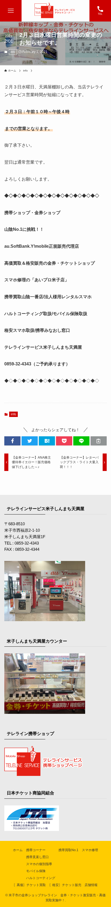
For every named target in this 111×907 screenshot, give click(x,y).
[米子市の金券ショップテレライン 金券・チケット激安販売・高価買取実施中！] (55, 10)
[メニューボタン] (11, 10)
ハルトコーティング (40, 878)
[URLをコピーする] (99, 441)
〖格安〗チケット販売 (65, 885)
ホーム (18, 850)
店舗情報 (91, 885)
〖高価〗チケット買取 (29, 885)
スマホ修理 (90, 850)
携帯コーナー (36, 850)
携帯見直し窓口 (37, 857)
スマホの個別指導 (39, 864)
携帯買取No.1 (68, 850)
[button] (12, 441)
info (13, 51)
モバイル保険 (36, 871)
